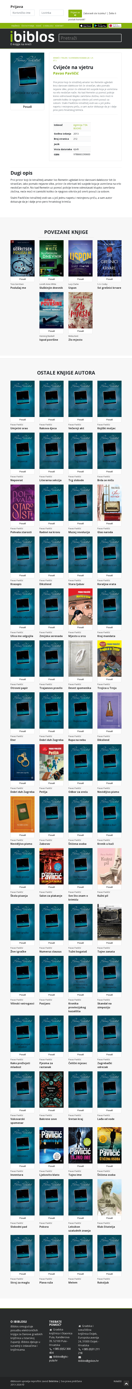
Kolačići (118, 1381)
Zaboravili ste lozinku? (94, 13)
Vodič (38, 26)
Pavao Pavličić (66, 73)
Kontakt (59, 26)
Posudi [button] (27, 107)
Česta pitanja (27, 26)
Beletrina (53, 1381)
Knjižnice (15, 26)
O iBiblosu (48, 26)
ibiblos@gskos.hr (88, 1361)
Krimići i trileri (60, 58)
